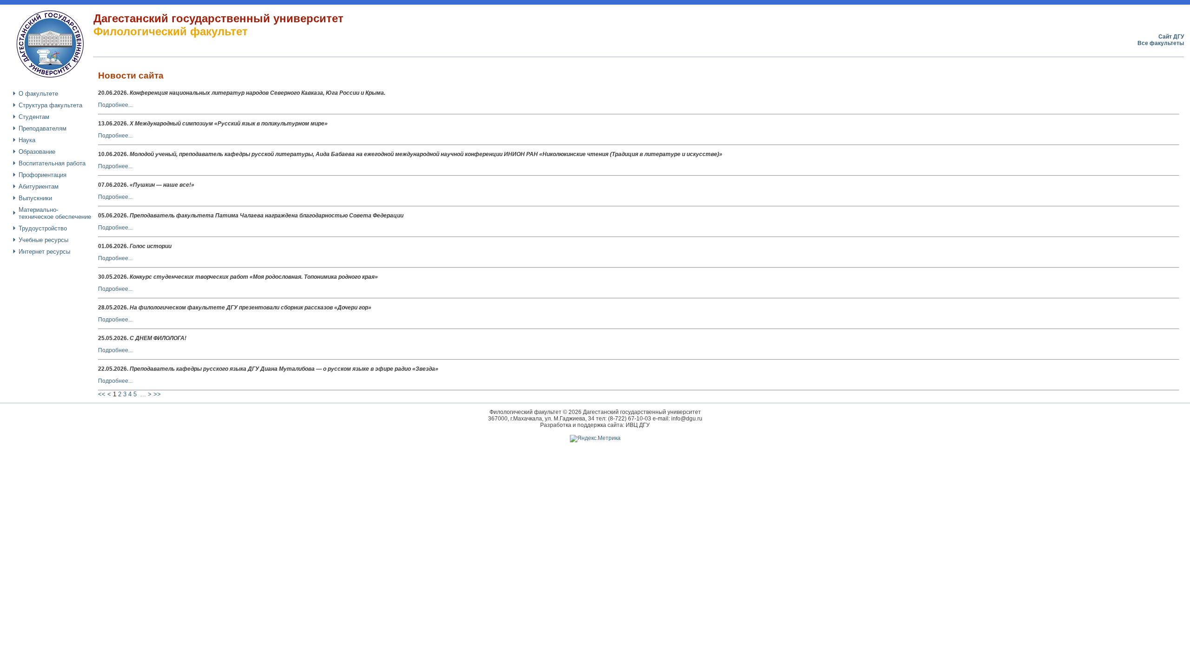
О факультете (38, 93)
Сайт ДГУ (1171, 36)
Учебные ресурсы (43, 239)
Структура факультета (50, 105)
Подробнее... (115, 105)
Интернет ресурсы (44, 251)
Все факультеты (1160, 43)
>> (157, 394)
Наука (27, 140)
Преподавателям (42, 128)
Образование (37, 151)
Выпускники (35, 198)
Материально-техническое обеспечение (55, 213)
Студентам (34, 116)
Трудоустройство (43, 228)
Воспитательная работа (52, 163)
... (143, 394)
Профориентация (42, 174)
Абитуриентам (39, 186)
